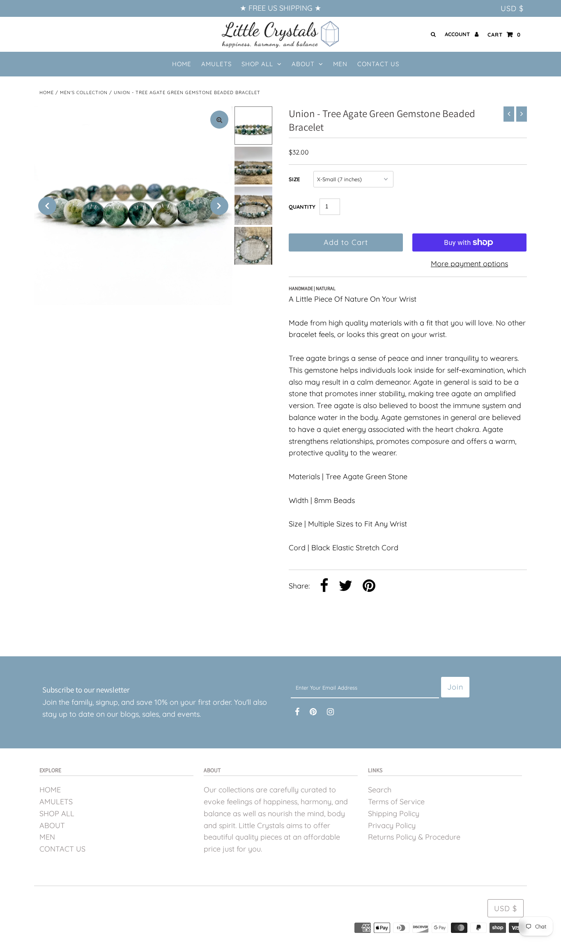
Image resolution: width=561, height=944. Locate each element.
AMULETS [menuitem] (216, 64)
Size (294, 179)
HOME (50, 789)
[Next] (219, 206)
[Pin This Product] (369, 586)
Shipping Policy (393, 813)
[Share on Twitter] (345, 586)
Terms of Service (396, 801)
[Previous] (47, 206)
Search (379, 789)
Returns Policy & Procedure (414, 837)
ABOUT (303, 64)
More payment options (469, 263)
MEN (47, 837)
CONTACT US (62, 849)
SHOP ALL (257, 64)
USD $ (512, 8)
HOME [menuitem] (181, 64)
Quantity (302, 206)
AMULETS (56, 801)
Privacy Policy (392, 825)
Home (46, 92)
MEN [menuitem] (340, 64)
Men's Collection (84, 92)
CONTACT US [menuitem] (378, 64)
